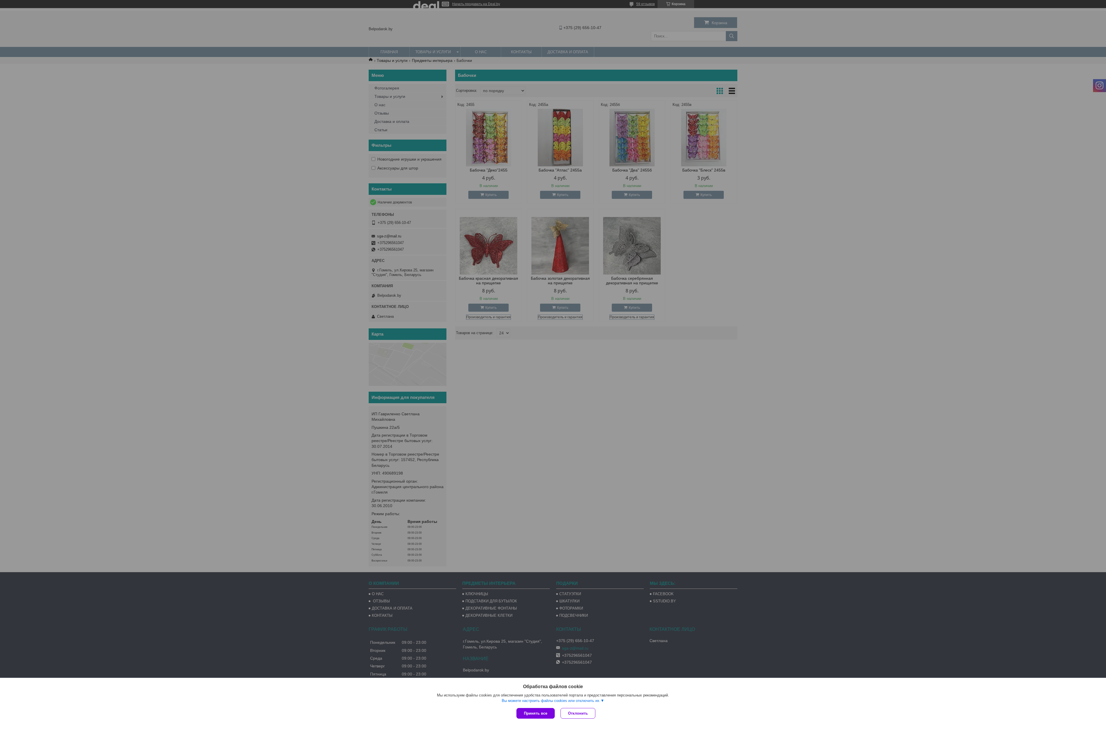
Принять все (535, 713)
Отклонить (578, 713)
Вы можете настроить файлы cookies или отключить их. (551, 700)
